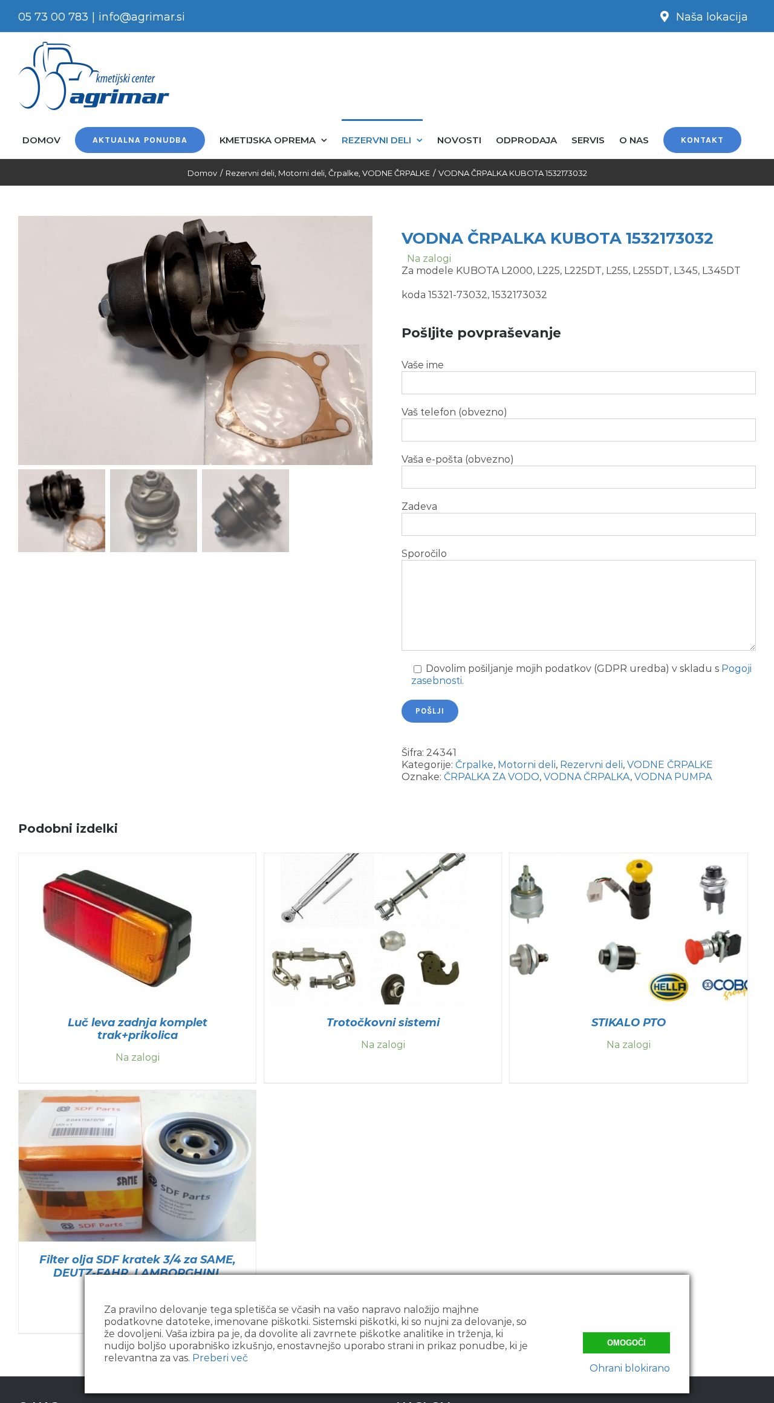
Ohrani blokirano (630, 1368)
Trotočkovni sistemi (383, 1022)
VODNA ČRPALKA (587, 777)
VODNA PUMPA (673, 777)
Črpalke (474, 764)
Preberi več (220, 1358)
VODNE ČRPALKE (670, 764)
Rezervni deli (591, 764)
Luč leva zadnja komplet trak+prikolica (137, 1029)
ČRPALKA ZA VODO (491, 777)
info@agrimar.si (142, 17)
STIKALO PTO (628, 1022)
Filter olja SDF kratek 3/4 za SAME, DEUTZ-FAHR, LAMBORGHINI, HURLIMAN (137, 1272)
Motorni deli (527, 764)
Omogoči (626, 1342)
